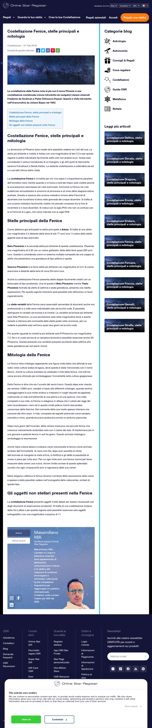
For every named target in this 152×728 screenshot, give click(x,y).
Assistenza (98, 6)
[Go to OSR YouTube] (135, 669)
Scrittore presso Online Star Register (46, 542)
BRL (135, 6)
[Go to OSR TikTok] (120, 669)
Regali (7, 17)
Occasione (124, 6)
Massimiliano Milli (46, 534)
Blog (112, 6)
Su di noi (106, 6)
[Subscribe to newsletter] (145, 656)
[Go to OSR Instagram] (113, 669)
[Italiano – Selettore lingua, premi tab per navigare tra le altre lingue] (145, 6)
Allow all (26, 719)
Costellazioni (14, 45)
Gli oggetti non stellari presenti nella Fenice (32, 125)
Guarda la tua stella (30, 17)
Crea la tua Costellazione (64, 17)
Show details (131, 706)
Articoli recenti (18, 540)
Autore (19, 533)
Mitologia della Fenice (21, 120)
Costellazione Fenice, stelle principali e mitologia (35, 112)
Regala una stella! (135, 17)
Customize (57, 719)
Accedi (113, 17)
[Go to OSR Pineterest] (143, 669)
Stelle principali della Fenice (24, 116)
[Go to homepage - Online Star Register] (24, 5)
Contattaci (8, 643)
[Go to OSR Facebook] (128, 669)
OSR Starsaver (61, 676)
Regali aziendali (96, 17)
